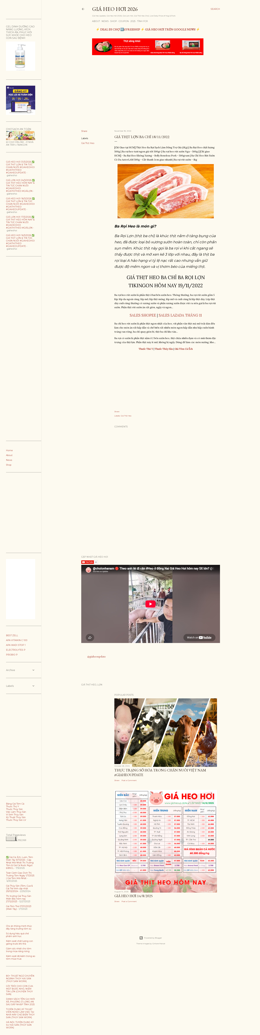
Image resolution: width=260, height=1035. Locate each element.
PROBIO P (12, 654)
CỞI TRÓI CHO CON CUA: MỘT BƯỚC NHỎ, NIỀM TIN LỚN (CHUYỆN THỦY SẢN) (19, 990)
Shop (113, 21)
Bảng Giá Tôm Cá (15, 803)
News (105, 21)
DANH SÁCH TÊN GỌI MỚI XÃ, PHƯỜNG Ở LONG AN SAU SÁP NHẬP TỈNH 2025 (20, 1002)
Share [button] (84, 131)
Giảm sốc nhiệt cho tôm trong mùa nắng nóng (18, 950)
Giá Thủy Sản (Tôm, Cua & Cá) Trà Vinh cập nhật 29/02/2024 (19, 888)
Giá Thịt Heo (87, 143)
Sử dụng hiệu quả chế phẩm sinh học (17, 935)
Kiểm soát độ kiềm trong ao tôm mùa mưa (20, 957)
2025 (132, 21)
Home (9, 450)
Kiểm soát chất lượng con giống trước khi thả (19, 942)
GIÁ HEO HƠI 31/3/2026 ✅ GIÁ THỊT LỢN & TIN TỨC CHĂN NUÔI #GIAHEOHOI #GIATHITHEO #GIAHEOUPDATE (20, 167)
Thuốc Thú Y (12, 806)
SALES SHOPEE (143, 315)
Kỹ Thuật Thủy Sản (16, 817)
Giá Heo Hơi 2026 (115, 8)
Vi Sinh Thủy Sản (14, 814)
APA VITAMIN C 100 (16, 640)
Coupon (124, 21)
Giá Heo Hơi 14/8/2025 (133, 895)
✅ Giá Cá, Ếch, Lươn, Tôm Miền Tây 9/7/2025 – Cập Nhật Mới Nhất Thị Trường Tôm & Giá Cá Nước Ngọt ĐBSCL (20, 862)
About (96, 21)
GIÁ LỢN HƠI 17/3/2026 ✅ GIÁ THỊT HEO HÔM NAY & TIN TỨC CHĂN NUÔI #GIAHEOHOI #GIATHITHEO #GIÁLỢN (20, 222)
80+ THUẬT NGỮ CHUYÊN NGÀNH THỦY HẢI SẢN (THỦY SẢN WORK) (20, 978)
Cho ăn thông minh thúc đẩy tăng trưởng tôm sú (19, 927)
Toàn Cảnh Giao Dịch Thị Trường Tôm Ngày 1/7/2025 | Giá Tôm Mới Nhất (20, 876)
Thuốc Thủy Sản (14, 809)
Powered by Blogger (153, 938)
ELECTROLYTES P (15, 650)
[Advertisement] (147, 80)
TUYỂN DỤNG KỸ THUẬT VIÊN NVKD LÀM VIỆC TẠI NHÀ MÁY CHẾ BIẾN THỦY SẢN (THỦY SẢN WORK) (20, 1013)
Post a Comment (129, 780)
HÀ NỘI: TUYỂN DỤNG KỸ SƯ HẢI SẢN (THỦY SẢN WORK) (20, 1025)
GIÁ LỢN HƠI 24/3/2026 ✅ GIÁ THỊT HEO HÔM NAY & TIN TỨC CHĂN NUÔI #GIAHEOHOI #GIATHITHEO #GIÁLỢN (20, 185)
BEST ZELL (12, 635)
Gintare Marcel (158, 943)
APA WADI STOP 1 (16, 645)
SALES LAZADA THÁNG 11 (180, 315)
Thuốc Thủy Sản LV (16, 820)
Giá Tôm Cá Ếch (184, 348)
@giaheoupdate (96, 656)
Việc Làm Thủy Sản (16, 812)
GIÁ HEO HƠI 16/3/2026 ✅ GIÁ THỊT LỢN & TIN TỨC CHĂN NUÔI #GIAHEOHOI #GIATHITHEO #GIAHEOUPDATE (20, 240)
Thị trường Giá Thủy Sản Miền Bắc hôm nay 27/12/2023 (18, 899)
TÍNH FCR (142, 21)
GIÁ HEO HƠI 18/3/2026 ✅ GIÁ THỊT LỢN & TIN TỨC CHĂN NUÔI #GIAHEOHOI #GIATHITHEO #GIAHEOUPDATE (20, 204)
